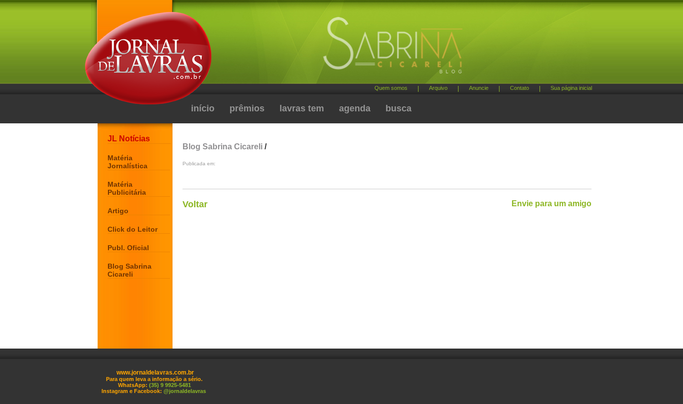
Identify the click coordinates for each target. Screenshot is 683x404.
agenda (354, 108)
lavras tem (302, 108)
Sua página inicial (571, 88)
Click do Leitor (133, 229)
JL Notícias (129, 138)
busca (399, 108)
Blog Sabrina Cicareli (130, 270)
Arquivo (438, 88)
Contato (519, 88)
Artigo (118, 211)
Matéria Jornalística (128, 162)
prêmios (247, 108)
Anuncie (478, 88)
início (202, 108)
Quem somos (391, 88)
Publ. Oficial (128, 248)
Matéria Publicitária (127, 188)
